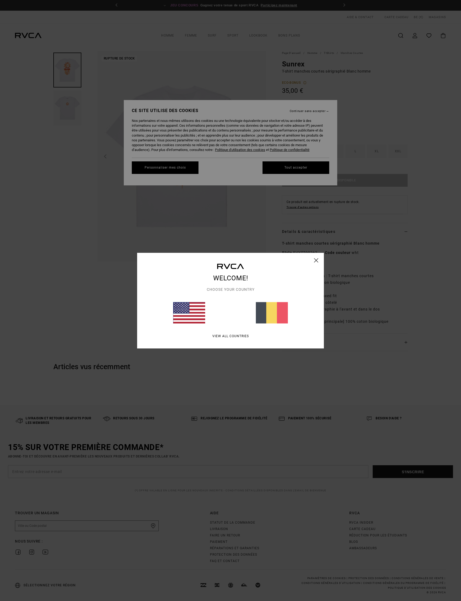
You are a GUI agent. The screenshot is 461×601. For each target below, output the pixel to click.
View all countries (230, 336)
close (316, 260)
